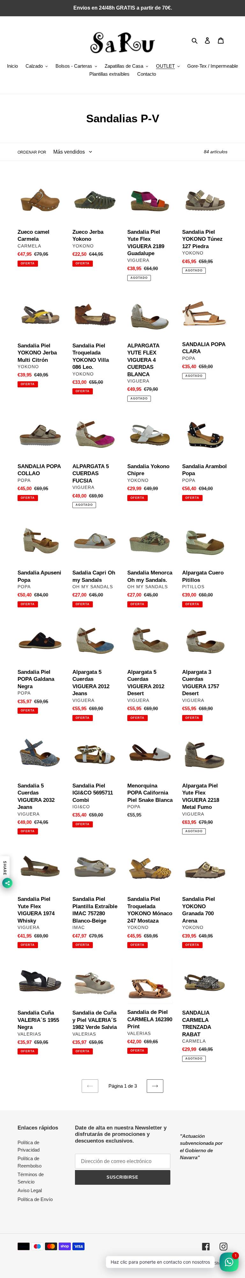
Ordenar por (32, 152)
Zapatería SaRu (174, 1263)
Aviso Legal (30, 1190)
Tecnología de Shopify (208, 1263)
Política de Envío (35, 1199)
